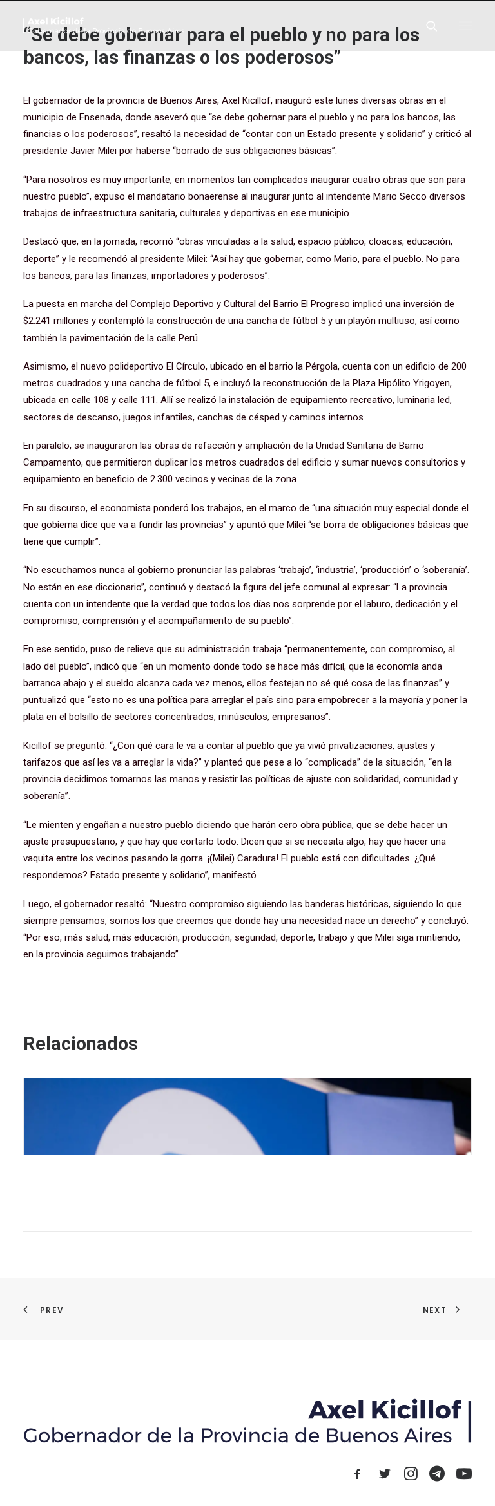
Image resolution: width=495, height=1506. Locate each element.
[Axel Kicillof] (103, 25)
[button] (465, 25)
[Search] (426, 26)
